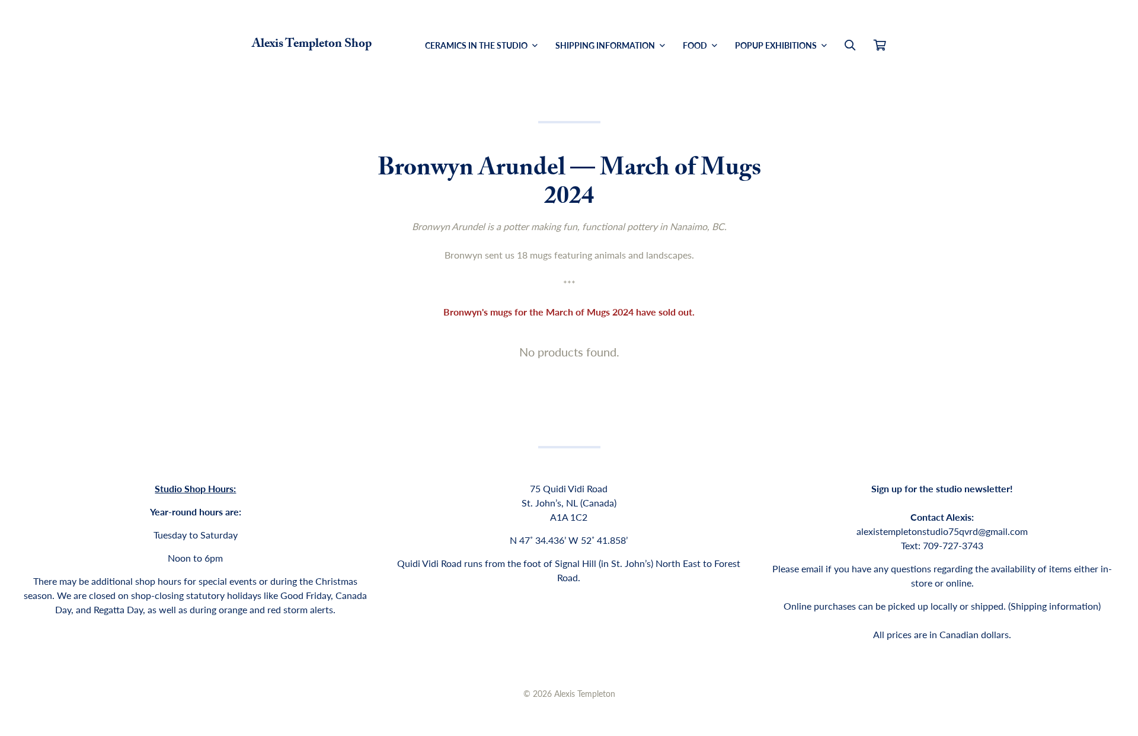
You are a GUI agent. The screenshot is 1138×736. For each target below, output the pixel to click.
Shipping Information (606, 45)
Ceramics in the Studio (477, 45)
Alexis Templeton (584, 693)
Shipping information (1054, 606)
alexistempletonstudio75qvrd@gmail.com (942, 531)
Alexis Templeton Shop (312, 45)
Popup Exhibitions (777, 45)
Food (696, 45)
